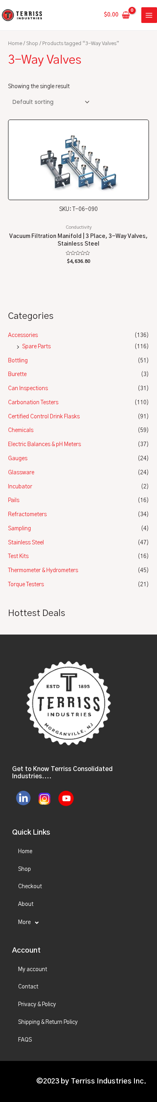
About (25, 904)
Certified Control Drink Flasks (44, 417)
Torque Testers (26, 584)
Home (15, 43)
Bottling (18, 361)
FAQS (25, 1040)
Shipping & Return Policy (48, 1022)
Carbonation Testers (33, 402)
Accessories (23, 335)
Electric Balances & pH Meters (44, 444)
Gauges (17, 458)
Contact (28, 987)
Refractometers (27, 514)
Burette (17, 374)
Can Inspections (28, 388)
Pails (13, 500)
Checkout (30, 886)
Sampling (19, 528)
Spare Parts (36, 346)
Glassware (21, 473)
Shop (32, 43)
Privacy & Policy (37, 1004)
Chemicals (20, 430)
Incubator (20, 487)
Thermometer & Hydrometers (43, 570)
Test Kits (18, 556)
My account (32, 969)
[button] (78, 923)
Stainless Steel (26, 543)
